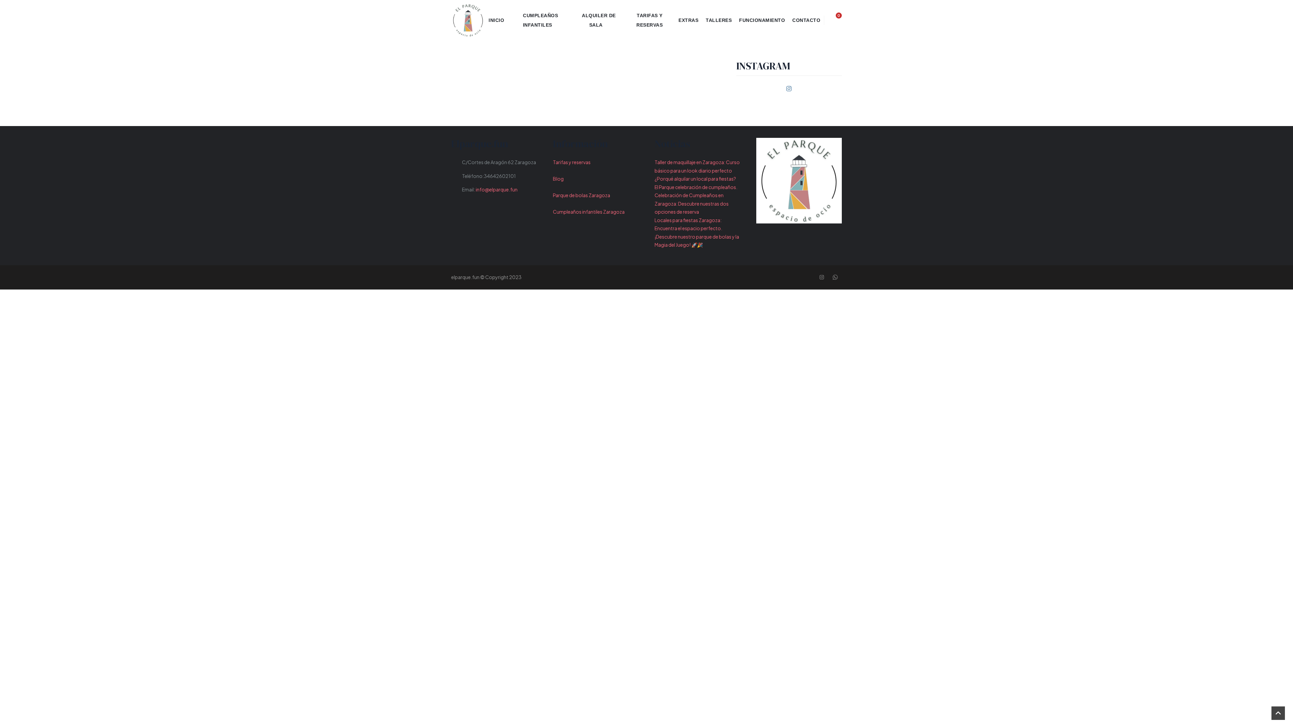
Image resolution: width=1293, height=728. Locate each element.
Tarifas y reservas (572, 162)
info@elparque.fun (497, 189)
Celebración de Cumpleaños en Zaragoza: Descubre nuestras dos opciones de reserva (692, 203)
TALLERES (719, 20)
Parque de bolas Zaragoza (581, 195)
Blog (558, 179)
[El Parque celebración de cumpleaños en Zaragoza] (468, 20)
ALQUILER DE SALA (599, 20)
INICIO (496, 20)
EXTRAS (688, 20)
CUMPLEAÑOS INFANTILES (540, 20)
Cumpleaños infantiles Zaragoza (589, 212)
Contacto (806, 20)
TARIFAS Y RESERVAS (649, 20)
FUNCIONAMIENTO (762, 20)
